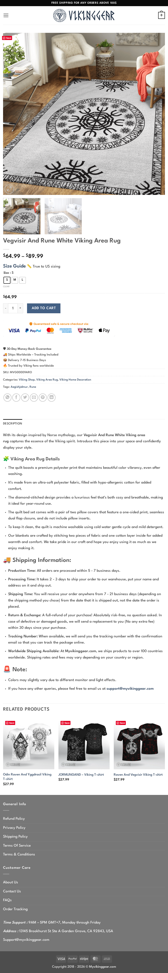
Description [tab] (12, 423)
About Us (10, 882)
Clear (6, 287)
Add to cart (44, 308)
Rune (33, 386)
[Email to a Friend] (34, 397)
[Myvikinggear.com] (84, 15)
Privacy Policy (14, 828)
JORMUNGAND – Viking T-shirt (81, 774)
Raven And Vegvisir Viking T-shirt (138, 774)
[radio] (7, 280)
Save (8, 37)
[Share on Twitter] (25, 397)
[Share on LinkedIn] (52, 397)
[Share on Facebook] (16, 397)
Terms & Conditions (19, 854)
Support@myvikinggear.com (26, 940)
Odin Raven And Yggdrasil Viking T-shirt (27, 777)
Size (6, 272)
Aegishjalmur (19, 386)
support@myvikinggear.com (130, 689)
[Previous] (11, 114)
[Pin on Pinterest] (43, 397)
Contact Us (12, 891)
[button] (6, 15)
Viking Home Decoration (75, 379)
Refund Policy (14, 819)
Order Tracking (15, 909)
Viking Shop (27, 379)
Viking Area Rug (47, 379)
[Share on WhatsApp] (7, 397)
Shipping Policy (15, 836)
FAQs (7, 900)
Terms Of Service (17, 845)
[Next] (156, 114)
